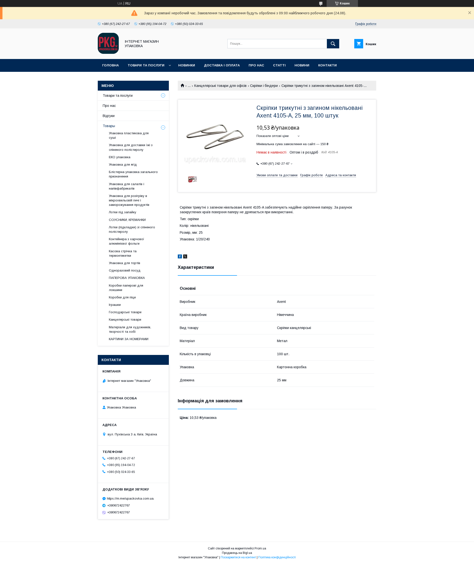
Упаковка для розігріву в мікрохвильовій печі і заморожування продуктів (129, 200)
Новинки (186, 65)
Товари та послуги (146, 65)
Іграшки (115, 305)
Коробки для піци (122, 297)
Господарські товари (125, 312)
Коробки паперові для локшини (126, 288)
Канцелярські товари (125, 319)
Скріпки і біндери (264, 86)
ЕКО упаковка (119, 157)
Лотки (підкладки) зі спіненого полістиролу (132, 229)
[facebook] (180, 257)
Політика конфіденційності (277, 557)
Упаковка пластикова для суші (129, 135)
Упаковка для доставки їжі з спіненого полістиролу (131, 147)
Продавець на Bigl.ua (237, 553)
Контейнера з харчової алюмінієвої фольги (126, 241)
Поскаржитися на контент (238, 557)
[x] (185, 257)
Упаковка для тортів (124, 263)
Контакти (327, 65)
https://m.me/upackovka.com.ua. (130, 498)
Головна (110, 65)
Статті (279, 65)
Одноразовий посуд (124, 270)
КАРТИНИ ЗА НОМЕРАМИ (128, 339)
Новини (302, 65)
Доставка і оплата (222, 65)
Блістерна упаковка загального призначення (133, 174)
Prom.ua (260, 548)
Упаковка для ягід (123, 164)
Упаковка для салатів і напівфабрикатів (126, 186)
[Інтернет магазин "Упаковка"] (108, 53)
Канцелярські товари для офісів (220, 86)
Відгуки (109, 116)
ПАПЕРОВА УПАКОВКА (127, 278)
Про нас (256, 65)
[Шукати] (333, 43)
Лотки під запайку (122, 212)
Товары (109, 126)
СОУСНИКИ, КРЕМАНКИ (127, 220)
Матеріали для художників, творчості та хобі (130, 329)
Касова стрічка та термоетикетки (123, 253)
